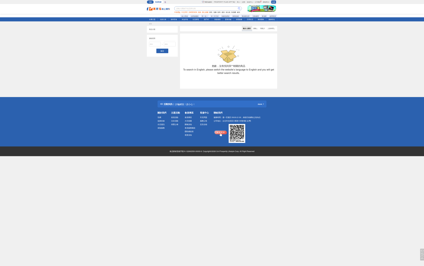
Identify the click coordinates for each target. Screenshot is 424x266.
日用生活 (250, 19)
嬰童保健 (228, 19)
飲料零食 (174, 19)
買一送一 (205, 16)
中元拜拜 (184, 12)
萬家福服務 (208, 2)
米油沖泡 (185, 19)
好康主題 (152, 19)
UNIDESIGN (193, 12)
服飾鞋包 (272, 19)
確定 (162, 51)
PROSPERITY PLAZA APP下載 (224, 2)
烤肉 (199, 12)
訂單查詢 (258, 2)
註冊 (243, 2)
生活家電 (196, 19)
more (260, 104)
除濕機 (233, 12)
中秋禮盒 (177, 12)
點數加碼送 (225, 16)
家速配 (264, 16)
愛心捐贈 (205, 12)
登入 (238, 2)
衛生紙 (228, 12)
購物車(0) (266, 2)
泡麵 (215, 12)
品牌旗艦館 (195, 16)
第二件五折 (215, 16)
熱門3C (206, 19)
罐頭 (238, 12)
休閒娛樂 (239, 19)
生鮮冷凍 (163, 19)
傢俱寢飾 (261, 19)
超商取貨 (273, 16)
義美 (223, 12)
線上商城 (185, 16)
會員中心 (250, 2)
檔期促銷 (236, 16)
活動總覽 (256, 16)
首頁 (150, 24)
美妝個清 (217, 19)
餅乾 (210, 12)
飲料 (219, 12)
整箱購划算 (246, 16)
